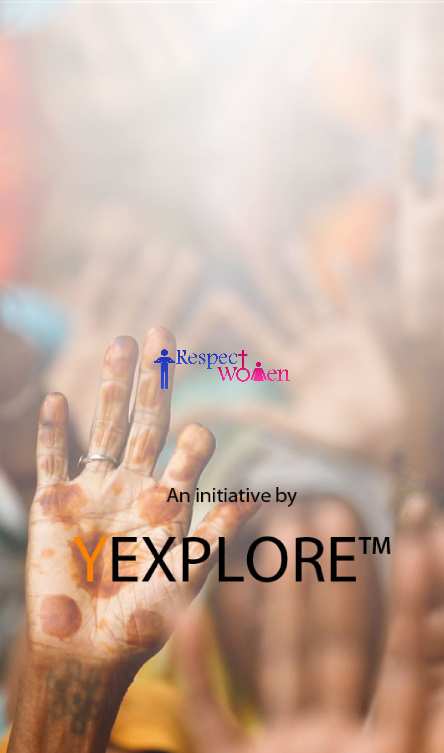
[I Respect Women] (222, 385)
